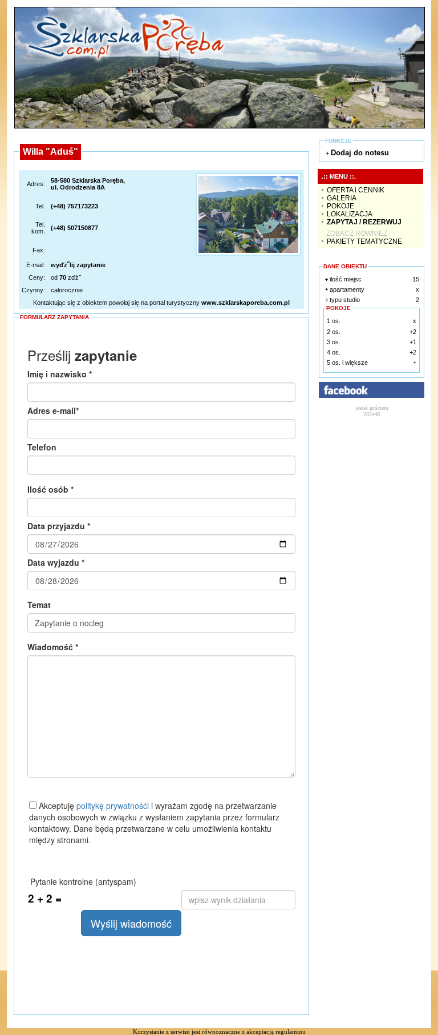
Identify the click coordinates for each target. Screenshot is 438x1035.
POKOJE (340, 206)
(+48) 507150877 (74, 227)
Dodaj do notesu (360, 152)
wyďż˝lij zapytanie (78, 264)
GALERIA (341, 198)
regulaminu (290, 1031)
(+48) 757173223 (74, 206)
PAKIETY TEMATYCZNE (364, 241)
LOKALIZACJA (349, 214)
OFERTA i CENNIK (355, 190)
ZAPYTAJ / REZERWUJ (364, 222)
